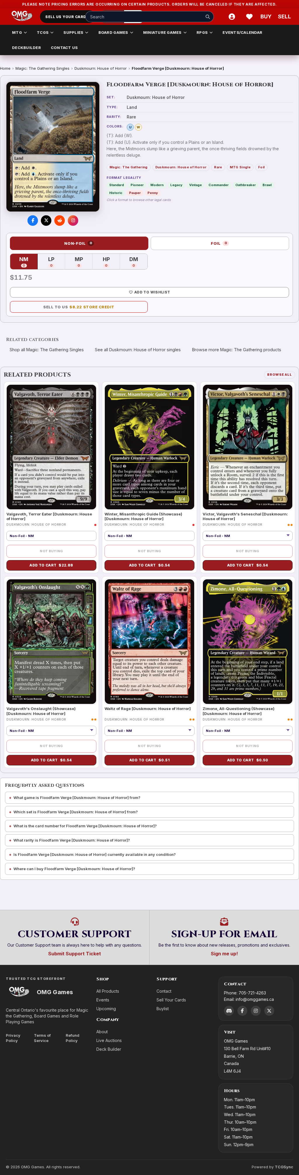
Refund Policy (72, 1038)
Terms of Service (42, 1038)
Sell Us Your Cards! (67, 17)
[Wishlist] (249, 16)
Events (102, 999)
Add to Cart (51, 565)
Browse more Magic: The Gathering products (236, 349)
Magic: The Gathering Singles (42, 68)
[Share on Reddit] (59, 220)
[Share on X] (46, 220)
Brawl (267, 185)
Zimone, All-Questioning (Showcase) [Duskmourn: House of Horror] (238, 711)
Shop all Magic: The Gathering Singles (47, 349)
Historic (115, 193)
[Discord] (229, 1011)
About (102, 1031)
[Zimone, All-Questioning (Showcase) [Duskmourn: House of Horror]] (248, 641)
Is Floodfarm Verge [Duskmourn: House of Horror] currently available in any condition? (94, 854)
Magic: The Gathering (128, 167)
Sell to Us (78, 307)
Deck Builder (108, 1049)
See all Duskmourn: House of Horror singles (138, 349)
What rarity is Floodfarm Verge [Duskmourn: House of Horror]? (71, 840)
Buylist (163, 1008)
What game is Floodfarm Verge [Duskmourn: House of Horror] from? (76, 797)
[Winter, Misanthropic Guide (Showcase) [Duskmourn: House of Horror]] (149, 447)
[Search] (207, 16)
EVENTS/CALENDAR (242, 32)
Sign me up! (224, 954)
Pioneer (137, 185)
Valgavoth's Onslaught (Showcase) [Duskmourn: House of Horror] (41, 711)
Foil (261, 167)
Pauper (135, 193)
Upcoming (106, 1008)
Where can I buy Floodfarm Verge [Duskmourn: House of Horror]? (74, 868)
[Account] (231, 16)
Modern (157, 185)
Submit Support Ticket (74, 954)
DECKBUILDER (26, 47)
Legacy (176, 185)
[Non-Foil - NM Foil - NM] (248, 536)
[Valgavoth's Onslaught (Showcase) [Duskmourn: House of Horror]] (51, 641)
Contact (164, 991)
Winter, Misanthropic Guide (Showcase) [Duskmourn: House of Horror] (143, 516)
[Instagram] (256, 1011)
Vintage (195, 185)
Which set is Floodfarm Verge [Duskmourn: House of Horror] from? (75, 811)
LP (56, 262)
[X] (269, 1011)
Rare (218, 167)
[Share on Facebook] (32, 220)
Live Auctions (109, 1040)
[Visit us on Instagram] (73, 220)
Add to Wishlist (152, 292)
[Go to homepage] (22, 16)
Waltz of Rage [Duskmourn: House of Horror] (148, 708)
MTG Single (240, 167)
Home (5, 68)
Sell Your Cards (171, 999)
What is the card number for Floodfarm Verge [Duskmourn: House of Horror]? (85, 825)
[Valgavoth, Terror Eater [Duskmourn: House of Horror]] (51, 447)
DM (138, 262)
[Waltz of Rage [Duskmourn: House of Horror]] (149, 641)
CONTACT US (64, 47)
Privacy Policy (13, 1038)
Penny (152, 193)
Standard (116, 185)
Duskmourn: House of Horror (100, 68)
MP (84, 262)
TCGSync (284, 1166)
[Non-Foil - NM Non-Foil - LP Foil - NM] (248, 731)
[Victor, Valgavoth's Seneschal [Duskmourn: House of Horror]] (248, 447)
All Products (107, 991)
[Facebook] (242, 1011)
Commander (218, 185)
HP (111, 262)
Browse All (279, 375)
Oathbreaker (245, 185)
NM (28, 262)
